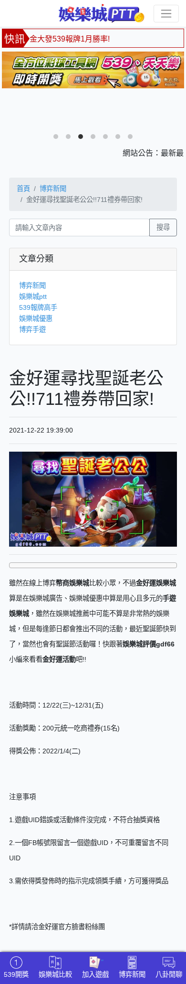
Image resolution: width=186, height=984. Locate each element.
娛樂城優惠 (35, 318)
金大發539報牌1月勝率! (70, 39)
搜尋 (163, 227)
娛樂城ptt (33, 296)
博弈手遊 (32, 329)
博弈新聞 (53, 188)
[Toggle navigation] (166, 13)
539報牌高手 (38, 307)
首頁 (23, 188)
